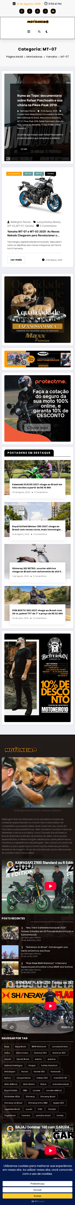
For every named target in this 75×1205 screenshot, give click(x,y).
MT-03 (28, 173)
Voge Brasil (10, 1115)
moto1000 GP (60, 1077)
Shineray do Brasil (13, 1102)
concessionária (60, 1046)
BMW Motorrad (39, 1046)
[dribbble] (37, 11)
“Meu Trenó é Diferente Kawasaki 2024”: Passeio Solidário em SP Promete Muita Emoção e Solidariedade (47, 931)
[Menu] (28, 32)
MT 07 (20, 121)
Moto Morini (29, 1084)
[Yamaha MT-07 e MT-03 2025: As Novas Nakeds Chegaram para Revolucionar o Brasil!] (37, 192)
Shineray (30, 1096)
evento (38, 1059)
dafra (7, 1052)
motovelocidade (60, 1084)
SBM (25, 1090)
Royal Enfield (10, 1090)
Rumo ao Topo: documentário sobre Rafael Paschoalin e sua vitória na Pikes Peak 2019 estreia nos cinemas (39, 100)
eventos (52, 1059)
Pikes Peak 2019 (31, 121)
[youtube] (53, 11)
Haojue (31, 1065)
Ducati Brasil (23, 1059)
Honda (24, 1071)
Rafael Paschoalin (47, 121)
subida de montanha (31, 125)
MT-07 (19, 91)
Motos (56, 221)
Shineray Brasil (47, 1096)
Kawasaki (56, 1071)
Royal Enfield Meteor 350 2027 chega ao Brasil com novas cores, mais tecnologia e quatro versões (37, 528)
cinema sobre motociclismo (29, 114)
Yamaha (24, 91)
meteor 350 (42, 1077)
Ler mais (24, 149)
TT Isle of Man (47, 125)
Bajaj (6, 1046)
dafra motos (22, 1052)
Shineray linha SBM (37, 1102)
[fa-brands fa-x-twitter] (29, 11)
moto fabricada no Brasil (28, 118)
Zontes (60, 1115)
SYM (40, 1109)
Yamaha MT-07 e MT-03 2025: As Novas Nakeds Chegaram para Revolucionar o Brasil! (33, 234)
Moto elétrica (10, 1084)
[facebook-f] (21, 11)
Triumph (52, 1109)
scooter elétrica (54, 1090)
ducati (7, 1059)
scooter (36, 1090)
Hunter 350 (39, 1071)
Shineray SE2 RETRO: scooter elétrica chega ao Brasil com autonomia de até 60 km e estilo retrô (37, 570)
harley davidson (49, 1065)
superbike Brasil (12, 1109)
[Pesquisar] (39, 31)
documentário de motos (52, 114)
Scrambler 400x (12, 1096)
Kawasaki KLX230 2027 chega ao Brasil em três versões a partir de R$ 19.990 (37, 486)
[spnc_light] (47, 31)
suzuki (29, 1109)
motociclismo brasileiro (50, 118)
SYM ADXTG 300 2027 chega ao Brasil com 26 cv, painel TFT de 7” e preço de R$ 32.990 (37, 612)
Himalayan (9, 1071)
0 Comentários (48, 225)
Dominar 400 (59, 1052)
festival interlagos (13, 1065)
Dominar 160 (40, 1052)
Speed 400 (58, 1102)
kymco (7, 1077)
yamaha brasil (43, 1115)
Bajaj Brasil (20, 1046)
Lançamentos (14, 173)
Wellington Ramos (27, 111)
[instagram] (45, 11)
